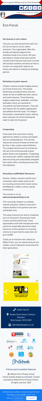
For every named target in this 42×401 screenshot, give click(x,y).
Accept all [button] (31, 398)
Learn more (31, 395)
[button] (6, 292)
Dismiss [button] (9, 398)
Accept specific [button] (18, 398)
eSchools (28, 377)
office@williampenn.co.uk (23, 325)
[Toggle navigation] (39, 8)
